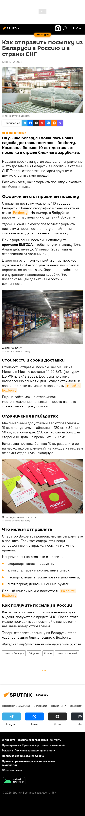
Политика (58, 706)
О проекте (8, 740)
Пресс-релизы (11, 745)
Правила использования (32, 740)
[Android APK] (14, 781)
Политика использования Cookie (23, 756)
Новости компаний (67, 653)
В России (40, 706)
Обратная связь (12, 770)
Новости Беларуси (14, 653)
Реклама (7, 750)
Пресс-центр (30, 745)
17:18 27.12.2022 (12, 62)
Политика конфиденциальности (34, 750)
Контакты (55, 740)
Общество (34, 653)
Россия (48, 653)
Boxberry (20, 212)
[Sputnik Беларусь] (12, 30)
